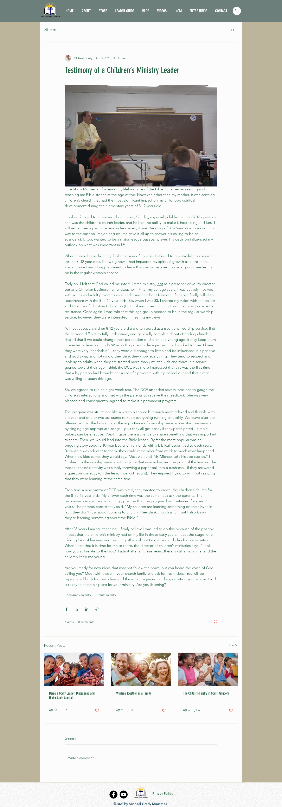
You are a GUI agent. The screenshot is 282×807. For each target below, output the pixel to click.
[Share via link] (97, 609)
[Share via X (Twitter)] (77, 609)
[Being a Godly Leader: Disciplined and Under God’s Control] (74, 669)
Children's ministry (79, 595)
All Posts (50, 30)
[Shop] (237, 11)
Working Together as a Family (133, 693)
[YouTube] (124, 794)
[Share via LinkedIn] (87, 609)
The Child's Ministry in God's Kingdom (206, 693)
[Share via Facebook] (67, 609)
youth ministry (107, 595)
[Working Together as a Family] (141, 669)
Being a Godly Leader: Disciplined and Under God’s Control (72, 695)
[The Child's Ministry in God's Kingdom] (208, 669)
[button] (233, 30)
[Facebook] (113, 794)
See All (233, 645)
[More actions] (214, 58)
